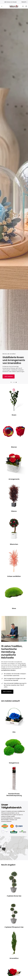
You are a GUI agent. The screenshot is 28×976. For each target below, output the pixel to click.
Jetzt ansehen (8, 376)
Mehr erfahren (7, 692)
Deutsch (24, 2)
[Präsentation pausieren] (11, 382)
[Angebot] (1, 6)
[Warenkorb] (26, 6)
